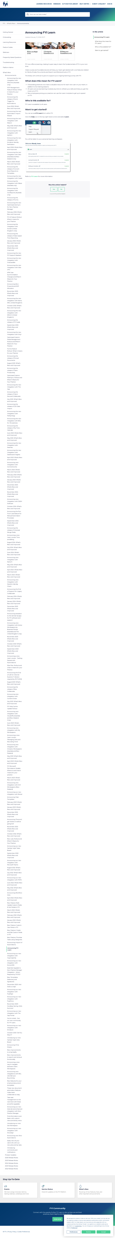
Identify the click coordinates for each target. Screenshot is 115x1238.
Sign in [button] (109, 4)
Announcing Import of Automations (14, 943)
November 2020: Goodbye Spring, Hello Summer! (14, 1006)
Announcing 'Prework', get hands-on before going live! (14, 822)
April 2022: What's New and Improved (14, 899)
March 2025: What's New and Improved (13, 471)
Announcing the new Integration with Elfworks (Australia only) (14, 81)
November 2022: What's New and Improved (12, 829)
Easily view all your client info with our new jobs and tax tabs (14, 1143)
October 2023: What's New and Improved (14, 645)
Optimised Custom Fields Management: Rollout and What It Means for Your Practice (13, 342)
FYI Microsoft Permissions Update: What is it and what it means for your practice (14, 770)
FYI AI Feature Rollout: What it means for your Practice (14, 219)
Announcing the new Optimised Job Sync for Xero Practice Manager (14, 206)
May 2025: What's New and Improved (14, 439)
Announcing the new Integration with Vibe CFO (14, 267)
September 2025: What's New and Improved (13, 327)
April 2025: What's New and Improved (14, 458)
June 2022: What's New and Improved (14, 884)
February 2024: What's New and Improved (14, 597)
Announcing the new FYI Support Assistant (14, 254)
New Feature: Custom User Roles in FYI (14, 926)
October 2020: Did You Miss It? (14, 1034)
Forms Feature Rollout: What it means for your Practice (14, 351)
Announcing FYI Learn (12, 949)
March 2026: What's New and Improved (13, 163)
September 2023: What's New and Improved (13, 651)
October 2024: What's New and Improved (14, 507)
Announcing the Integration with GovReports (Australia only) (14, 192)
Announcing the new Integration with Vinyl (14, 333)
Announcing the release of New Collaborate (12, 689)
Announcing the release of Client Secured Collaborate (13, 394)
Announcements (23, 23)
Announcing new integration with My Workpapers (13, 730)
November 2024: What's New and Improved (12, 494)
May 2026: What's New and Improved (14, 127)
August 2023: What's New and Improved (13, 683)
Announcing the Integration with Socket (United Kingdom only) (12, 228)
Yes (54, 189)
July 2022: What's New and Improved (14, 874)
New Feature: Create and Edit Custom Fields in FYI (14, 932)
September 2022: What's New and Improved (13, 855)
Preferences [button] (74, 1227)
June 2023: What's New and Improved (13, 724)
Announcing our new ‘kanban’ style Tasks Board (14, 848)
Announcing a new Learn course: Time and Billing (13, 537)
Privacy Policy (12, 1232)
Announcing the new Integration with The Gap (14, 387)
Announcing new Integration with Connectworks (13, 465)
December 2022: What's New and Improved (12, 814)
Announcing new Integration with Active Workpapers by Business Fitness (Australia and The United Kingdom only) (14, 628)
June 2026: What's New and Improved (13, 107)
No (61, 189)
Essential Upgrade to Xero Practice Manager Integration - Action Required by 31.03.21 (14, 971)
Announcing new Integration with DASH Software (14, 501)
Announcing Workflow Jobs (14, 894)
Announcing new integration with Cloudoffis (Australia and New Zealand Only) (13, 716)
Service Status (47, 1189)
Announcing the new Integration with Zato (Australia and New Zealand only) (14, 156)
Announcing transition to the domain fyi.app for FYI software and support (14, 617)
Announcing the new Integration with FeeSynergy (14, 414)
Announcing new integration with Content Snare (13, 696)
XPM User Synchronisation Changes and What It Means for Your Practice (14, 277)
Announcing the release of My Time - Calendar (13, 428)
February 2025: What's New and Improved (14, 476)
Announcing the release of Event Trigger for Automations (12, 100)
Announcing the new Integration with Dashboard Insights (14, 452)
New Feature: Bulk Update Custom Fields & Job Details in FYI (14, 905)
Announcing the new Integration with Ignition (14, 133)
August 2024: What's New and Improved (13, 543)
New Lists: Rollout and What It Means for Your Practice (14, 841)
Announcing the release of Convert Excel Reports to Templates (13, 170)
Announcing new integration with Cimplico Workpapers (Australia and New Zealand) (14, 749)
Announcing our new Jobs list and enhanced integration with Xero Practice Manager (14, 1110)
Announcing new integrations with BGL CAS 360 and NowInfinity (14, 1075)
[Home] (5, 3)
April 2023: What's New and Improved (14, 762)
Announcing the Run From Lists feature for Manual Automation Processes (14, 515)
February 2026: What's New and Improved (14, 213)
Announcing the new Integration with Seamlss (14, 445)
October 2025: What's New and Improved (14, 307)
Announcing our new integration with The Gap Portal (14, 1013)
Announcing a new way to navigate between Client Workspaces (13, 1065)
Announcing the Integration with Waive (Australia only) (14, 183)
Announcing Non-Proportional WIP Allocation (13, 286)
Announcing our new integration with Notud (14, 793)
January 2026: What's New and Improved (14, 242)
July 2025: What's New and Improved (14, 400)
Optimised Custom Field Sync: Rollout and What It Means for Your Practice (14, 379)
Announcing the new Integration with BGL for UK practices (14, 421)
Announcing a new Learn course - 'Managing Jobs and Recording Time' (13, 738)
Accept (103, 1232)
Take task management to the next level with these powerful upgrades (14, 1101)
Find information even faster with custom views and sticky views (14, 1118)
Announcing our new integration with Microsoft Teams (14, 863)
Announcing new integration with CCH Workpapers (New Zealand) (14, 786)
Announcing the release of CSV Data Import (13, 406)
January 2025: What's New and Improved (14, 481)
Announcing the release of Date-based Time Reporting (14, 236)
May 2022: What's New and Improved (14, 889)
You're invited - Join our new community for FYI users (14, 1020)
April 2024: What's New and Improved (14, 571)
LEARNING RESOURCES (44, 4)
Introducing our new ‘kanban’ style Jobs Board (14, 1040)
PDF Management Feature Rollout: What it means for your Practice (14, 91)
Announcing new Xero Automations (14, 1137)
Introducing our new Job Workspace (14, 1124)
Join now (57, 1219)
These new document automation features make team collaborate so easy (14, 1091)
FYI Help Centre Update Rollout (12, 707)
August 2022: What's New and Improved (13, 869)
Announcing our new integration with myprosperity (14, 956)
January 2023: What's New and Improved (14, 808)
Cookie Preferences (23, 1232)
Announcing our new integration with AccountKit (14, 963)
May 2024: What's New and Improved (14, 566)
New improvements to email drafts (14, 1051)
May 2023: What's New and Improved (14, 757)
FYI (4, 23)
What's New (11, 23)
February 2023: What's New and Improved (14, 803)
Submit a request (99, 4)
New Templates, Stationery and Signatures (12, 979)
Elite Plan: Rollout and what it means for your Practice (14, 668)
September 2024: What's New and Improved (13, 523)
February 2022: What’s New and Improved (14, 916)
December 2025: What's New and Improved (12, 248)
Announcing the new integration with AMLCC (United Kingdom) (14, 314)
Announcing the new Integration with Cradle (14, 177)
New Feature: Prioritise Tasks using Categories (14, 938)
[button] (12, 32)
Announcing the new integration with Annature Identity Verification (14, 141)
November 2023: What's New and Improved (12, 639)
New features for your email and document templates (14, 1083)
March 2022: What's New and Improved (13, 911)
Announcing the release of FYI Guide (13, 321)
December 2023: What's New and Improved (12, 609)
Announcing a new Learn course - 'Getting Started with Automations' (14, 659)
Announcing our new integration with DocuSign (14, 1131)
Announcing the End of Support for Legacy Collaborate (14, 591)
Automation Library (70, 4)
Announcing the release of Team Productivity (12, 370)
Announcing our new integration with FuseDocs (14, 999)
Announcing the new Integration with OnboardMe (14, 260)
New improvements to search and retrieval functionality (14, 1057)
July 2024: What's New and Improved (14, 548)
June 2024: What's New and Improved (13, 553)
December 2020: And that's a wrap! (14, 985)
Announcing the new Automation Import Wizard (14, 113)
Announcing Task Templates (13, 798)
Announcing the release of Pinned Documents (13, 358)
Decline (88, 1232)
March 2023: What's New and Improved (13, 779)
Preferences (74, 1232)
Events (7, 1189)
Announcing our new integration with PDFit (14, 879)
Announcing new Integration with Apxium (13, 560)
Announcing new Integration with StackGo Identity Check (13, 583)
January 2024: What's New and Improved (14, 602)
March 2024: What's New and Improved (13, 576)
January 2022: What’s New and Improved (14, 921)
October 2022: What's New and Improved (14, 835)
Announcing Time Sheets (13, 1046)
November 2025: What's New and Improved (12, 293)
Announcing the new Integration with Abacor (14, 121)
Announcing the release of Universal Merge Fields (13, 530)
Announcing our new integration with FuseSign (14, 992)
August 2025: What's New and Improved (13, 364)
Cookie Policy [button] (78, 1226)
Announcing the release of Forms (12, 199)
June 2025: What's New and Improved (14, 434)
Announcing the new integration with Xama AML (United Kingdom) (14, 301)
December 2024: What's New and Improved (12, 487)
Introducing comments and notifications (12, 1150)
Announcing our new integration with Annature (14, 1028)
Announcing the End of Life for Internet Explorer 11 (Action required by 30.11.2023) (14, 676)
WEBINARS (57, 4)
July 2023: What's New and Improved (14, 702)
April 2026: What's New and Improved (14, 148)
